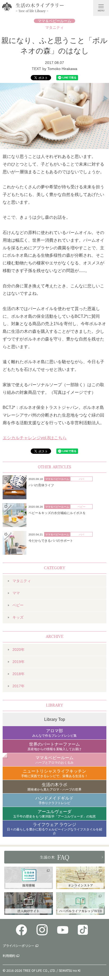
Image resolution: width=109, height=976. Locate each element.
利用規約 (9, 955)
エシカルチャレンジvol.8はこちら (35, 438)
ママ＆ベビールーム (54, 21)
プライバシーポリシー (18, 945)
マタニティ (54, 27)
